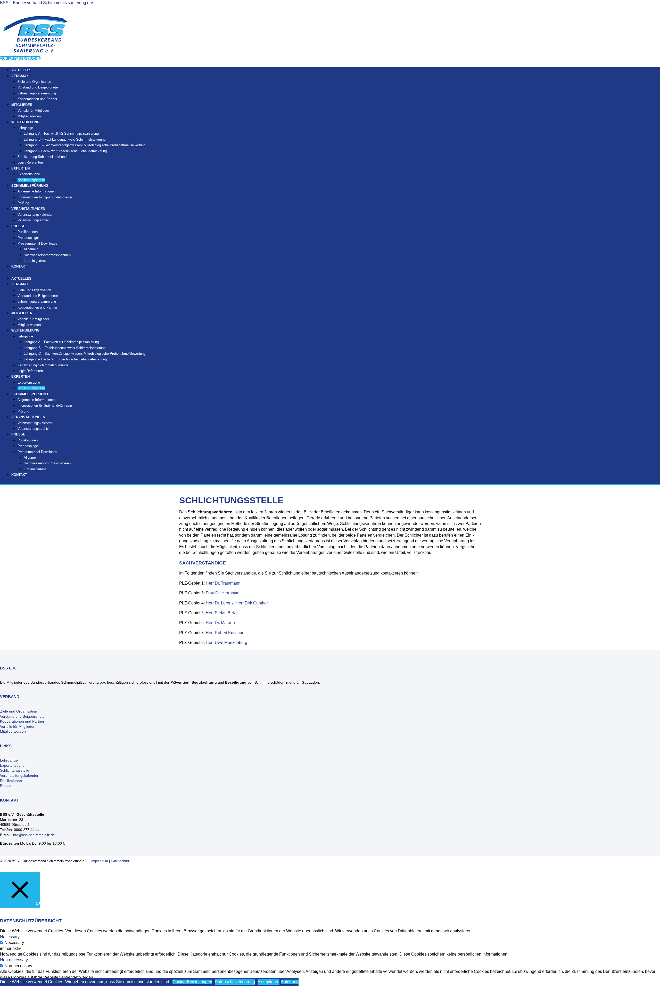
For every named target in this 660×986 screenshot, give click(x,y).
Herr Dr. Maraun (220, 622)
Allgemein (31, 249)
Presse (5, 785)
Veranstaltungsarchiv (33, 220)
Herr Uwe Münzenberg (226, 642)
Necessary (14, 942)
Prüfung (23, 411)
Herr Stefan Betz (221, 613)
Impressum (99, 861)
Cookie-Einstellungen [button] (192, 982)
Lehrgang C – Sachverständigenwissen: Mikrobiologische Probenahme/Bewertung (84, 145)
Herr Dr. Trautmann (223, 583)
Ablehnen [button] (290, 982)
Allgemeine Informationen (36, 191)
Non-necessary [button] (14, 960)
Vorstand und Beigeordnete (38, 87)
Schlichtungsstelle (31, 388)
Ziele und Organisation (34, 82)
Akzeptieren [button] (268, 982)
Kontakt (19, 266)
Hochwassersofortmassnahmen (47, 255)
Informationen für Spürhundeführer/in (45, 197)
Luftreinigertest (35, 261)
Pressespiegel (28, 238)
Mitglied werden (29, 325)
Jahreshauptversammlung (37, 93)
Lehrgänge (25, 128)
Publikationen (28, 232)
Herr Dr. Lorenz (220, 603)
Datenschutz (120, 861)
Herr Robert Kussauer (226, 633)
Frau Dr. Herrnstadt (223, 593)
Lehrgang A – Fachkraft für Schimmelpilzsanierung (61, 133)
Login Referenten (30, 162)
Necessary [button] (10, 937)
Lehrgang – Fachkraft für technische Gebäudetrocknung (65, 151)
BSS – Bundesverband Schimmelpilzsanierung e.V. (47, 3)
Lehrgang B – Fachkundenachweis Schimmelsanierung (64, 139)
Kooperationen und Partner (37, 99)
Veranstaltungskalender (35, 214)
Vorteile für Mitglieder (33, 110)
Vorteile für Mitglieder (17, 726)
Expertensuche (29, 174)
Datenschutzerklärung (235, 982)
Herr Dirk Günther (252, 603)
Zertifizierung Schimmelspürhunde (43, 157)
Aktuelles (21, 278)
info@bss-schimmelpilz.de (33, 835)
